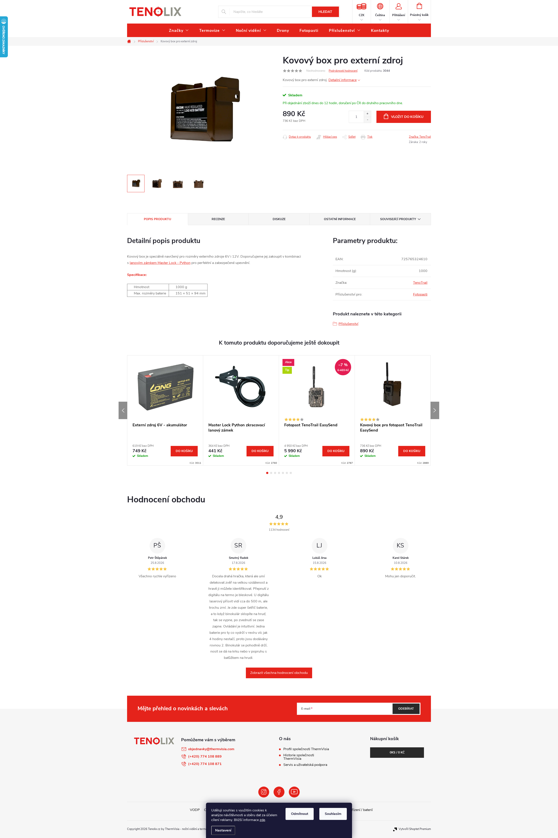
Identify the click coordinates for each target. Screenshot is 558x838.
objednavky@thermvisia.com (211, 749)
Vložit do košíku (407, 116)
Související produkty (398, 219)
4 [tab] (279, 473)
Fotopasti (420, 294)
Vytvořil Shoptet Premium (415, 829)
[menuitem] (179, 30)
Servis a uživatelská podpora (305, 764)
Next (434, 410)
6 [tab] (287, 473)
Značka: (420, 137)
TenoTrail (420, 282)
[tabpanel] (165, 410)
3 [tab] (275, 473)
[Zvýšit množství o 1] (367, 114)
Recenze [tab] (218, 219)
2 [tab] (271, 473)
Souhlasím (333, 813)
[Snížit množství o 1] (367, 120)
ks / (397, 752)
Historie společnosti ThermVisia (298, 757)
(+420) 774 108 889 (205, 756)
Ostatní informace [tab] (340, 219)
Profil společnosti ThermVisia (306, 749)
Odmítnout (299, 813)
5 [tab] (283, 473)
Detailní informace (342, 80)
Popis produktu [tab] (157, 219)
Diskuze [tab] (279, 219)
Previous (123, 410)
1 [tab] (267, 473)
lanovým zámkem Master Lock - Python (160, 262)
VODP (195, 809)
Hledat (325, 11)
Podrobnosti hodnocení (343, 71)
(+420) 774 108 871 (205, 764)
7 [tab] (291, 473)
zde (262, 820)
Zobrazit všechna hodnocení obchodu (279, 672)
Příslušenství (348, 323)
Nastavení (223, 830)
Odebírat (406, 709)
